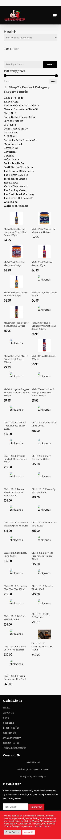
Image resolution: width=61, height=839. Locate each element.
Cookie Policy (11, 742)
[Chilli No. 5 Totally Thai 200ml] (44, 575)
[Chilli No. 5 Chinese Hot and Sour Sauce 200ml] (16, 412)
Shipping (8, 722)
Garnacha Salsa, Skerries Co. (20, 140)
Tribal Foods (11, 182)
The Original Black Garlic (19, 171)
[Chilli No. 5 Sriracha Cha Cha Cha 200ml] (16, 575)
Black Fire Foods (13, 97)
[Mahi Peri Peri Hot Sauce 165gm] (44, 251)
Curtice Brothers (13, 120)
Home (7, 48)
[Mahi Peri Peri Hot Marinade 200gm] (16, 251)
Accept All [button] (28, 832)
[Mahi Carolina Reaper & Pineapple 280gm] (16, 312)
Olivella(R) (10, 151)
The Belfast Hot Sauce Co (18, 198)
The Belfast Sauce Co (16, 174)
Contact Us (9, 732)
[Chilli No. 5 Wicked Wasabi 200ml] (16, 605)
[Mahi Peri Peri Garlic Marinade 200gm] (44, 218)
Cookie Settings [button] (12, 832)
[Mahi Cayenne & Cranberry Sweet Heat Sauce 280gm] (44, 312)
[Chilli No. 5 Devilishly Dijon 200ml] (44, 412)
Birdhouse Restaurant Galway (21, 105)
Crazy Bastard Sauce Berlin (20, 117)
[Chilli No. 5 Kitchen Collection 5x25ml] (16, 636)
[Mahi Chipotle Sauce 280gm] (44, 345)
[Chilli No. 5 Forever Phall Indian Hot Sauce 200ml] (16, 478)
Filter (53, 81)
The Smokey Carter (15, 190)
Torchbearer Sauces (15, 178)
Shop (6, 717)
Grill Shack (10, 136)
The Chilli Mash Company (19, 194)
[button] (55, 15)
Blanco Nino (11, 101)
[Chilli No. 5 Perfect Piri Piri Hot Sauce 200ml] (44, 542)
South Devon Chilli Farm (18, 167)
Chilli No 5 (10, 113)
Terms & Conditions (14, 747)
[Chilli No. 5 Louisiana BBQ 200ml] (44, 512)
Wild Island (11, 201)
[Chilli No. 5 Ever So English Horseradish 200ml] (16, 445)
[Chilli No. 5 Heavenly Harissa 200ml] (44, 478)
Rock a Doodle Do (14, 163)
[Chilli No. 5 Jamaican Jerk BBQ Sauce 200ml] (16, 512)
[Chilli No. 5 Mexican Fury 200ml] (16, 542)
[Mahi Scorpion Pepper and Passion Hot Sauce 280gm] (16, 378)
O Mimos (9, 155)
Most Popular (11, 727)
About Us (8, 712)
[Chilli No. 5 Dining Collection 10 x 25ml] (16, 666)
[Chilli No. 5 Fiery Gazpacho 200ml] (44, 445)
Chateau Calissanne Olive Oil (21, 109)
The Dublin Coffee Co (16, 186)
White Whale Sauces (16, 205)
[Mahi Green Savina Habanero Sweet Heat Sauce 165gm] (16, 218)
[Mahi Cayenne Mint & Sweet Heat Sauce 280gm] (16, 345)
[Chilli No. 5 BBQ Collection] (44, 604)
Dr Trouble (10, 124)
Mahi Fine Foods (13, 144)
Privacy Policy (12, 737)
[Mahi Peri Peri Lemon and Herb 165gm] (16, 281)
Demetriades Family (16, 128)
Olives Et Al (11, 147)
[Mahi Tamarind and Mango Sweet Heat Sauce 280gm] (44, 378)
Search (50, 64)
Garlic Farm (11, 132)
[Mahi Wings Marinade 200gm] (44, 281)
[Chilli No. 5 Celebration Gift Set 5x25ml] (44, 634)
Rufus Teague (12, 159)
